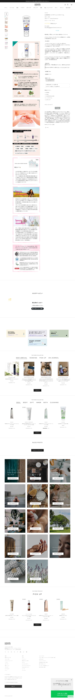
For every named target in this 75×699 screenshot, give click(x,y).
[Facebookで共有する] (49, 20)
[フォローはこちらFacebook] (5, 652)
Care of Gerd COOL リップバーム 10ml (11, 615)
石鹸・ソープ (7, 665)
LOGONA (63, 422)
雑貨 (41, 7)
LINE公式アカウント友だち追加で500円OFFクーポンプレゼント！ (37, 1)
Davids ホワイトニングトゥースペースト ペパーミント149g (46, 424)
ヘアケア (22, 7)
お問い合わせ (41, 659)
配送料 (50, 27)
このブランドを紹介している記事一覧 (52, 86)
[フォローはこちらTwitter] (8, 652)
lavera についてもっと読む (49, 124)
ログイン (23, 662)
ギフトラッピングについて (26, 665)
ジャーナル (12, 7)
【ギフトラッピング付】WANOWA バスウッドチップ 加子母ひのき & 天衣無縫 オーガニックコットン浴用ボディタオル (29, 380)
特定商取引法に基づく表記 (43, 662)
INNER (38, 402)
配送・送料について (42, 663)
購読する (13, 686)
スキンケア (35, 7)
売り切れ (57, 30)
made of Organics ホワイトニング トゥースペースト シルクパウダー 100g (29, 424)
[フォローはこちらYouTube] (20, 652)
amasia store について (25, 667)
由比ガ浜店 (68, 7)
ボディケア (29, 7)
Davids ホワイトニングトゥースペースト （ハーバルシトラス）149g (46, 616)
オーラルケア (7, 668)
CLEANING (54, 402)
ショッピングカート (25, 663)
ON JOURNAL (54, 358)
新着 (17, 7)
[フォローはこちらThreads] (14, 652)
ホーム (6, 7)
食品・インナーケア (48, 7)
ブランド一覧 (7, 659)
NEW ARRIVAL (21, 358)
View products (13, 478)
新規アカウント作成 (25, 660)
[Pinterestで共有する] (52, 20)
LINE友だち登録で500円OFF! (62, 695)
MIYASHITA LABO (12, 377)
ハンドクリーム (49, 97)
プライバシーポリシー (42, 660)
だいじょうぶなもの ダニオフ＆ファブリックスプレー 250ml (29, 616)
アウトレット (24, 659)
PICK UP (43, 358)
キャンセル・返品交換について (44, 665)
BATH (46, 402)
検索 (5, 655)
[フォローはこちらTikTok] (23, 652)
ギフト (56, 7)
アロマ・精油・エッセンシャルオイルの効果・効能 (47, 657)
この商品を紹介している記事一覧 (51, 84)
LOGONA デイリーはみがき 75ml (63, 423)
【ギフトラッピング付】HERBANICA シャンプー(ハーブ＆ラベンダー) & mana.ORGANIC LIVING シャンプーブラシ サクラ (63, 380)
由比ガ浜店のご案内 (42, 667)
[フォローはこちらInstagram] (11, 652)
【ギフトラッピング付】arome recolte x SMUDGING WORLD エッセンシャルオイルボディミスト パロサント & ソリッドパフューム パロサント (46, 381)
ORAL (18, 402)
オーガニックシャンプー (9, 660)
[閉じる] (72, 691)
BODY (25, 402)
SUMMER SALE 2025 (50, 96)
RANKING (33, 358)
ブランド (62, 7)
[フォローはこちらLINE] (26, 652)
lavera (46, 12)
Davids (11, 422)
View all (37, 390)
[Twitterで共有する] (50, 20)
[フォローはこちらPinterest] (17, 652)
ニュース (23, 668)
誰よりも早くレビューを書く (37, 308)
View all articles (37, 450)
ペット (6, 670)
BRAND (47, 92)
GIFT (32, 402)
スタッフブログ (41, 655)
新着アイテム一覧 (8, 657)
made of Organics (29, 422)
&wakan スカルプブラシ (63, 615)
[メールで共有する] (53, 20)
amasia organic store (29, 377)
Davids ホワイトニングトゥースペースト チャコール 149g (12, 424)
